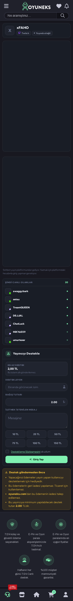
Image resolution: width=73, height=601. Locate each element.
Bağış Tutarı (13, 394)
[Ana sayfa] (36, 595)
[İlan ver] (22, 595)
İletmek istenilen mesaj (21, 409)
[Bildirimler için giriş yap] (66, 6)
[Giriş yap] (65, 595)
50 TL (57, 434)
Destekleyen (13, 379)
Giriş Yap (38, 459)
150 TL (58, 443)
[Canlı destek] (7, 595)
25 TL (36, 434)
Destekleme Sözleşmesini (25, 451)
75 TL (15, 443)
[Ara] (62, 16)
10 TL (15, 434)
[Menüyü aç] (6, 6)
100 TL (37, 443)
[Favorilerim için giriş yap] (58, 6)
